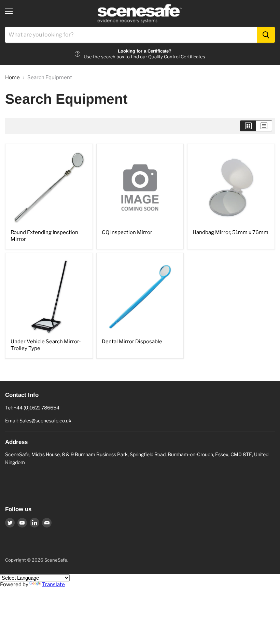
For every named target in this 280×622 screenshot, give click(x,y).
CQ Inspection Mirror (127, 232)
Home (12, 78)
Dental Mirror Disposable (132, 341)
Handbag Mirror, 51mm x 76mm (230, 232)
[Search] (266, 35)
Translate (53, 584)
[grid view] (248, 125)
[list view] (264, 125)
